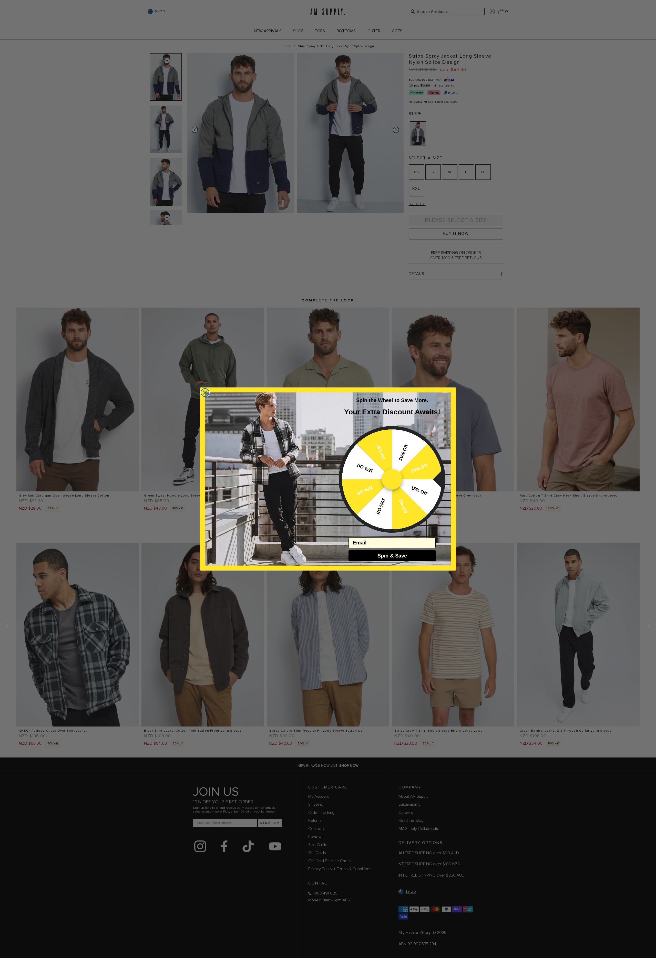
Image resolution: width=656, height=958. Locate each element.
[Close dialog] (205, 392)
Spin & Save (392, 556)
